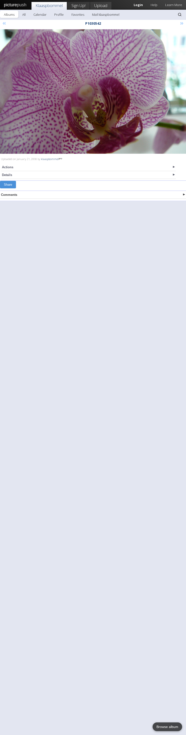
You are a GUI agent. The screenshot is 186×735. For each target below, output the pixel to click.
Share (8, 184)
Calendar (39, 14)
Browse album (167, 727)
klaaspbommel (50, 159)
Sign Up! (78, 5)
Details (7, 175)
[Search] (180, 14)
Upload (100, 5)
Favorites (77, 14)
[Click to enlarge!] (93, 91)
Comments (9, 195)
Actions (7, 167)
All (24, 14)
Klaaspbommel (49, 5)
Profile (59, 14)
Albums (9, 14)
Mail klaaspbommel (105, 14)
